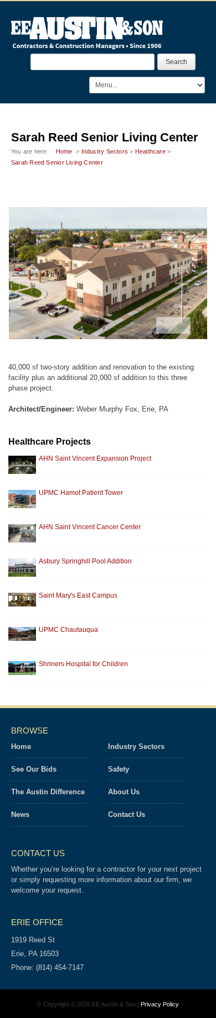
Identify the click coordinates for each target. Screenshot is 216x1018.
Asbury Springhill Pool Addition (85, 561)
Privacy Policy (160, 1004)
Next (182, 325)
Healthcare (150, 151)
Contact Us (126, 814)
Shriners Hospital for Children (83, 664)
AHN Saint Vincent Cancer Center (90, 527)
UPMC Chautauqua (68, 630)
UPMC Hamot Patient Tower (81, 493)
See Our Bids (33, 769)
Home (64, 151)
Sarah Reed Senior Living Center (57, 162)
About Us (124, 792)
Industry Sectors (104, 151)
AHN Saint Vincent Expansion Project (95, 458)
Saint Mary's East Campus (78, 595)
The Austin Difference (48, 792)
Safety (118, 769)
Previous (165, 325)
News (20, 814)
